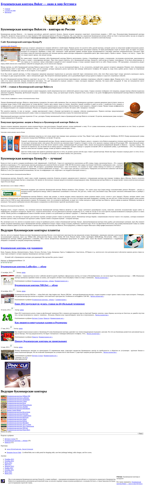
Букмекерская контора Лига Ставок (19, 424)
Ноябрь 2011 (9, 468)
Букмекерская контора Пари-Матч (18, 430)
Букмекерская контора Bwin (16, 403)
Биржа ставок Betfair (14, 410)
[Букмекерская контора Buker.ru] (72, 25)
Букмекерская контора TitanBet (17, 407)
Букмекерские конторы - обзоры (43, 281)
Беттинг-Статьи (37, 318)
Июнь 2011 (8, 473)
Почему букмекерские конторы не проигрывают (41, 341)
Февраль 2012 (9, 466)
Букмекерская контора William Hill (18, 396)
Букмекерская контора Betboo (17, 421)
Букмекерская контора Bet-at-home (18, 412)
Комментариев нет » (62, 281)
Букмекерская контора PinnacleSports (19, 405)
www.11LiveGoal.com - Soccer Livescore (20, 449)
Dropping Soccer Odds (14, 452)
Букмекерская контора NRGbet (17, 428)
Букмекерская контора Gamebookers (19, 415)
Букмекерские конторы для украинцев (22, 248)
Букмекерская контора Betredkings (18, 408)
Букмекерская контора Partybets (17, 414)
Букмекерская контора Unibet (17, 401)
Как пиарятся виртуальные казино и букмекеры (41, 322)
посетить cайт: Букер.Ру (9, 46)
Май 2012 (8, 464)
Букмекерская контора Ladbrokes (18, 398)
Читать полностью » (102, 277)
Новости (46, 318)
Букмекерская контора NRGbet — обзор (36, 285)
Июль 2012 (8, 463)
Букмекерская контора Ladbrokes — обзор (23, 266)
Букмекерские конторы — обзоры (16, 440)
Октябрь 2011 (9, 470)
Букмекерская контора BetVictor (18, 417)
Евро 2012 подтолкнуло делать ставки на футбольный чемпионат (50, 304)
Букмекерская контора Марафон (18, 423)
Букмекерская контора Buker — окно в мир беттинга (38, 4)
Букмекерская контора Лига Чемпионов (20, 426)
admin (23, 272)
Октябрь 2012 (9, 461)
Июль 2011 (8, 471)
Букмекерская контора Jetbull (17, 419)
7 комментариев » (61, 299)
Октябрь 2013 (9, 459)
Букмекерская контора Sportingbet (18, 399)
